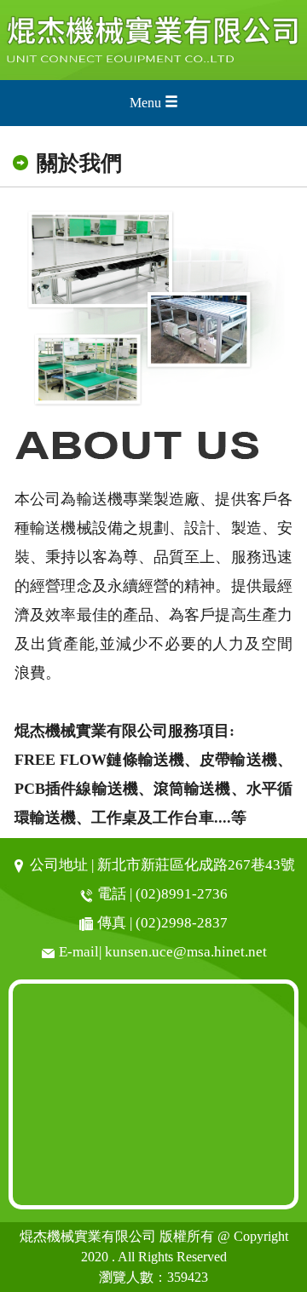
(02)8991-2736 (182, 894)
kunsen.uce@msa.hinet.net (186, 952)
